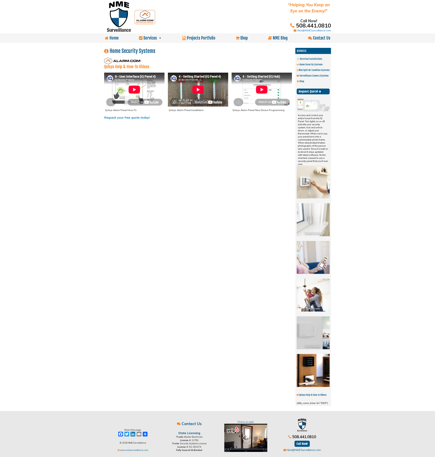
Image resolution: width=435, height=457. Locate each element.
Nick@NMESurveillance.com (313, 30)
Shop (243, 38)
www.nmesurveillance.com (133, 450)
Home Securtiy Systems (311, 64)
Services (150, 38)
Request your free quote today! (127, 117)
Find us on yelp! (246, 422)
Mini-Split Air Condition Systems (313, 70)
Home (114, 38)
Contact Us (321, 38)
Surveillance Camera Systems (313, 75)
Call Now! (302, 443)
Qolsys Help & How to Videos (312, 394)
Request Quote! (309, 91)
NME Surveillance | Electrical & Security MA (178, 16)
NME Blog (280, 38)
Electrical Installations (310, 58)
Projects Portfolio (200, 38)
